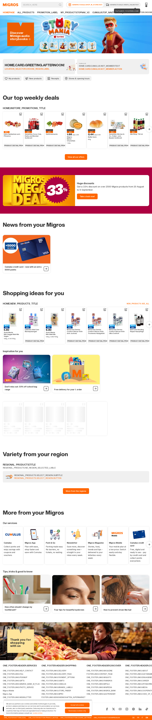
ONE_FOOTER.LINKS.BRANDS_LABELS (57, 687)
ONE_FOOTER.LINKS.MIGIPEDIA (99, 687)
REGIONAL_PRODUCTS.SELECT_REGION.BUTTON (37, 478)
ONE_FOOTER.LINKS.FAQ (13, 674)
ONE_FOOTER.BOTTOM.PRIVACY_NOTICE (43, 717)
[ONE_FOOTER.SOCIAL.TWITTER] (113, 709)
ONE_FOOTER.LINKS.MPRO (52, 694)
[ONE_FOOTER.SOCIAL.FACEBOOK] (106, 709)
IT (142, 717)
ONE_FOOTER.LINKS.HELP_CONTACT (18, 670)
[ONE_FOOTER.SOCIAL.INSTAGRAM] (126, 709)
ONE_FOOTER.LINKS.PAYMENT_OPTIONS (58, 677)
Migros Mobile (8, 690)
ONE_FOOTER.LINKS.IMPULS (98, 684)
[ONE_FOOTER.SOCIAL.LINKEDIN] (140, 709)
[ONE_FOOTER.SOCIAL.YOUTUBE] (120, 709)
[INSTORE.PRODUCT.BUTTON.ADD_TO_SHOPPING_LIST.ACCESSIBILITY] (20, 114)
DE (133, 717)
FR (138, 717)
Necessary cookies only (77, 711)
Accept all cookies (77, 705)
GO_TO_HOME (10, 5)
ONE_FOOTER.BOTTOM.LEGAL (15, 717)
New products (35, 78)
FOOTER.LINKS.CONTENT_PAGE (100, 674)
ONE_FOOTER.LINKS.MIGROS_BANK (101, 690)
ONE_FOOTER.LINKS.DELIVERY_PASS (56, 674)
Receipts (55, 78)
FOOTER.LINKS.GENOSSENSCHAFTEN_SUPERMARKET (63, 697)
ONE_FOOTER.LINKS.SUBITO (52, 680)
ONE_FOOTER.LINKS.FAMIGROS (99, 680)
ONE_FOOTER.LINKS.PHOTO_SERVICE (18, 687)
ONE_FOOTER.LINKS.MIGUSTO (99, 677)
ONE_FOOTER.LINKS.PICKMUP (15, 677)
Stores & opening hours (79, 78)
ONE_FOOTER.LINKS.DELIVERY (53, 670)
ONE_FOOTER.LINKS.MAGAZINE (99, 670)
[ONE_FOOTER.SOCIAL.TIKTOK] (146, 709)
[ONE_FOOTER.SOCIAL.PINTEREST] (133, 709)
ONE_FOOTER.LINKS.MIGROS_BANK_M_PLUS (21, 684)
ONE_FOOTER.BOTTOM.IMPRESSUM (107, 717)
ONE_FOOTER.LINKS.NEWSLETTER (17, 697)
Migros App (7, 694)
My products (14, 78)
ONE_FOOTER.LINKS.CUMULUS (53, 684)
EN (147, 717)
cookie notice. (38, 713)
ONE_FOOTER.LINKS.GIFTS (13, 680)
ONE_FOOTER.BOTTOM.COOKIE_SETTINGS (75, 717)
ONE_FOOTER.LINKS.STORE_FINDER (56, 690)
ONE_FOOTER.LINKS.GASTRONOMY (101, 694)
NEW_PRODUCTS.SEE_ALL (138, 304)
